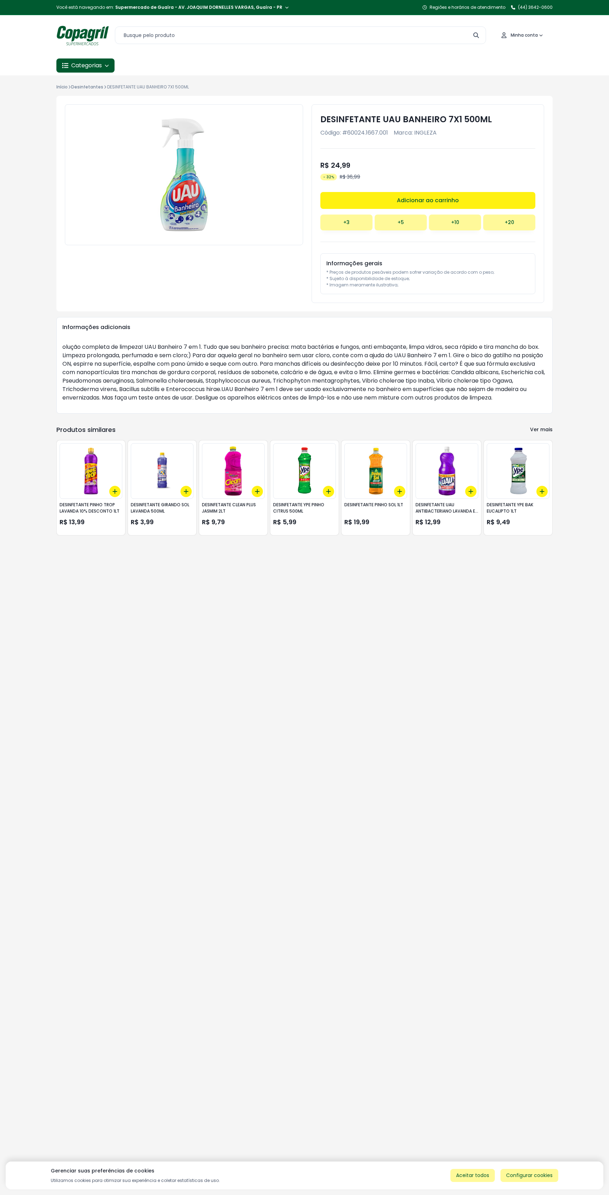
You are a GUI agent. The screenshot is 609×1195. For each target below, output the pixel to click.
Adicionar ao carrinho (428, 200)
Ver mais (541, 429)
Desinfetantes (87, 87)
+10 (455, 222)
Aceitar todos (472, 1175)
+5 (401, 222)
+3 (346, 222)
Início (62, 87)
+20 (509, 222)
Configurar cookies (529, 1175)
